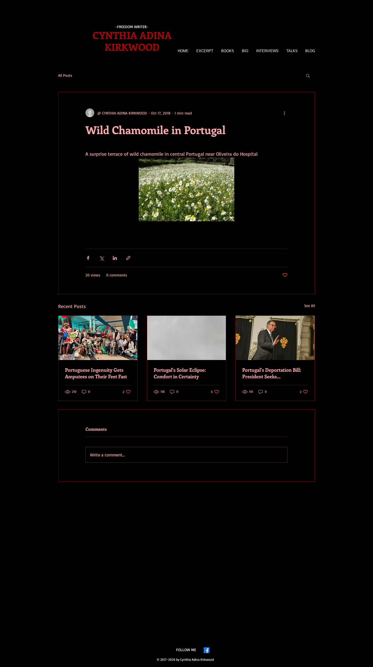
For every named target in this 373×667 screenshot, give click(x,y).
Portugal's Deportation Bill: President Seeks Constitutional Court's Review (274, 373)
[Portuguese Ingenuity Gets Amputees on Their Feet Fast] (97, 338)
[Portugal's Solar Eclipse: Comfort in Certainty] (186, 338)
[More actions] (284, 113)
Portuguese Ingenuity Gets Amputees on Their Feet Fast (96, 373)
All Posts (65, 75)
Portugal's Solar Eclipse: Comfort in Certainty (180, 373)
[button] (307, 75)
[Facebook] (206, 650)
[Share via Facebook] (88, 258)
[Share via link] (128, 258)
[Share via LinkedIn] (114, 258)
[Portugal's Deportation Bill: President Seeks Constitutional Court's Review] (275, 338)
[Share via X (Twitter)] (101, 258)
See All (309, 305)
